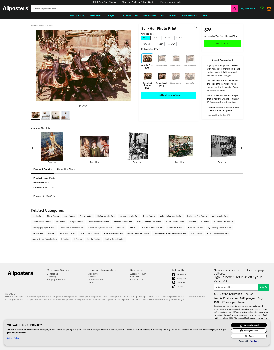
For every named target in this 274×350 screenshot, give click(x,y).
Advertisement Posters (113, 233)
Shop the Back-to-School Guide (138, 2)
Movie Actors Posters (175, 222)
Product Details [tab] (42, 169)
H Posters (205, 222)
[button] (104, 2)
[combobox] (131, 8)
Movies (50, 25)
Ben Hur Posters (93, 239)
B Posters (193, 222)
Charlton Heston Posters (152, 228)
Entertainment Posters (42, 222)
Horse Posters (149, 216)
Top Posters (38, 216)
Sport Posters (69, 216)
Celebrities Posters (220, 216)
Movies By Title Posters (223, 222)
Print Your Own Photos (104, 2)
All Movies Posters (67, 233)
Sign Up (263, 287)
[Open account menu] (255, 8)
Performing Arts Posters (197, 216)
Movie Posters (53, 216)
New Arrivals (149, 15)
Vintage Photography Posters (149, 222)
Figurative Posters (195, 228)
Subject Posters (76, 222)
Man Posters (38, 233)
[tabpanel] (168, 71)
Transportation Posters (129, 216)
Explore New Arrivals (170, 2)
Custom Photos (130, 15)
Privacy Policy (13, 338)
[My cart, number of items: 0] (269, 8)
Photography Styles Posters (44, 228)
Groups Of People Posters (138, 233)
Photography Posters (106, 216)
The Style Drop (77, 15)
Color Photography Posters (171, 216)
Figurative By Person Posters (219, 228)
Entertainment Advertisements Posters (170, 233)
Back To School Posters (114, 239)
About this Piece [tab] (66, 169)
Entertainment (37, 25)
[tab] (146, 38)
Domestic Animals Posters (98, 222)
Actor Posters (196, 233)
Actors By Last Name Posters (45, 239)
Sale (205, 15)
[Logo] (16, 9)
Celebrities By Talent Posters (72, 228)
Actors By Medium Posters (218, 233)
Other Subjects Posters (89, 233)
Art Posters (60, 222)
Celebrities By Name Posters (100, 228)
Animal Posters (86, 216)
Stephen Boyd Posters (123, 222)
